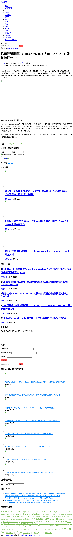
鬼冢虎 (7, 28)
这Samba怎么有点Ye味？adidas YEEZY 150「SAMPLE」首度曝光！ (27, 459)
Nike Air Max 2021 (32, 524)
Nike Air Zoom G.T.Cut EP (62, 524)
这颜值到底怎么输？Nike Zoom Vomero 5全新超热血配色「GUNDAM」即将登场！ (32, 421)
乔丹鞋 (7, 12)
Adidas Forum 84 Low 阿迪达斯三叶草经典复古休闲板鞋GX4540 (34, 318)
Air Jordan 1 (28, 514)
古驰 (6, 31)
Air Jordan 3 (54, 514)
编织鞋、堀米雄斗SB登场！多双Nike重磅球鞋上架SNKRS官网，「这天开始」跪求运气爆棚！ (36, 382)
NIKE (29, 519)
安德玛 (7, 24)
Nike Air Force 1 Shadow (28, 522)
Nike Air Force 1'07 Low (51, 521)
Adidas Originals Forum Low (63, 511)
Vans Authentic (25, 529)
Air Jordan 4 (63, 514)
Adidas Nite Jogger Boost (31, 511)
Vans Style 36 (50, 529)
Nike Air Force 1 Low (12, 522)
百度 (22, 535)
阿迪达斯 (8, 15)
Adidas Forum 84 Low (18, 512)
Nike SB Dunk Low (59, 526)
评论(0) (22, 63)
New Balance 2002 (61, 516)
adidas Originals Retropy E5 (10, 514)
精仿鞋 (10, 533)
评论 (3, 345)
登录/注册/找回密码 (11, 40)
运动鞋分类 (4, 484)
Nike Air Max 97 (21, 524)
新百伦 (7, 17)
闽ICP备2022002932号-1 (32, 535)
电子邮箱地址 (6, 352)
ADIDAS (6, 512)
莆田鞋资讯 (8, 8)
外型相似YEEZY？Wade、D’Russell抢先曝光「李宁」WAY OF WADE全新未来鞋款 (32, 395)
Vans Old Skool (38, 529)
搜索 (20, 46)
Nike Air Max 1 (10, 524)
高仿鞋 (48, 533)
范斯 (6, 21)
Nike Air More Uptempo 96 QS (47, 524)
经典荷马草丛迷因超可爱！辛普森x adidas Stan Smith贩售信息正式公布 (28, 447)
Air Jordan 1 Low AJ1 (44, 514)
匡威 (6, 19)
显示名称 (4, 348)
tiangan (3, 63)
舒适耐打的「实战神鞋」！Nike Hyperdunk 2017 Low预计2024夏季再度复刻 (30, 408)
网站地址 (4, 356)
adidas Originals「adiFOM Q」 (14, 144)
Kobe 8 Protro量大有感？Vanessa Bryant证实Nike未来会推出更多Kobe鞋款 (29, 472)
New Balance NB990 (19, 519)
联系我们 (8, 37)
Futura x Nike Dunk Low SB (29, 516)
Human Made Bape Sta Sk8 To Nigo (46, 516)
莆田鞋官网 (9, 535)
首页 (6, 6)
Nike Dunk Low (42, 526)
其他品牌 (8, 33)
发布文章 (8, 35)
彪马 (6, 26)
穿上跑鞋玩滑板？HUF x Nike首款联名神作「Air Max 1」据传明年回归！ (29, 434)
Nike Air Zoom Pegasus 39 (23, 526)
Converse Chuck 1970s (12, 516)
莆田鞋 (27, 533)
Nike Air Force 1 (46, 518)
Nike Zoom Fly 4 (7, 529)
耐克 (6, 10)
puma (16, 529)
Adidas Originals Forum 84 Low (47, 512)
